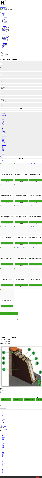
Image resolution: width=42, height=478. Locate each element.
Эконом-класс (3, 153)
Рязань (2, 467)
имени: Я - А (3, 160)
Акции (4, 18)
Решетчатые (3, 123)
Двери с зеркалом (4, 115)
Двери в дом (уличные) (4, 419)
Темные (3, 139)
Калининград (3, 449)
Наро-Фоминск (3, 458)
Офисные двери (4, 33)
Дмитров (2, 442)
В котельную (4, 35)
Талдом (2, 471)
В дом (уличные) (4, 29)
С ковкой (3, 116)
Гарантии (4, 19)
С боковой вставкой (4, 145)
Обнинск (2, 461)
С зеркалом (4, 21)
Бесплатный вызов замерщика (3, 7)
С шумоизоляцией (4, 135)
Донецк (2, 444)
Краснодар (3, 453)
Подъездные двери (5, 32)
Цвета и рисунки (5, 17)
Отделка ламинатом (5, 24)
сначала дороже (3, 161)
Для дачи (3, 122)
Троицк (2, 472)
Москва (2, 457)
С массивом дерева (4, 114)
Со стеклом (3, 119)
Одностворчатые (4, 40)
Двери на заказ (4, 26)
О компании (3, 13)
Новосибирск (3, 460)
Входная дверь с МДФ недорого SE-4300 (35, 174)
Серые (2, 138)
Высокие (3, 126)
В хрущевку (3, 124)
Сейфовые (3, 141)
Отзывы (4, 14)
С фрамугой (4, 39)
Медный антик (3, 140)
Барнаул (2, 435)
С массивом (4, 22)
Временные (3, 149)
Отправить (21, 409)
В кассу (3, 129)
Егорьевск (3, 445)
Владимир (3, 438)
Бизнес (2, 147)
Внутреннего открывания (5, 37)
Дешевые (4, 44)
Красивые (3, 120)
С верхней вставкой (5, 43)
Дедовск (2, 441)
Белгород (2, 436)
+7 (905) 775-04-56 (7, 8)
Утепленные (3, 420)
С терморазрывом (4, 30)
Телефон (1, 405)
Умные (2, 146)
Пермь (2, 464)
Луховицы (3, 455)
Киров (2, 450)
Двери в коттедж (4, 34)
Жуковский (3, 446)
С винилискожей (4, 23)
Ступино (2, 470)
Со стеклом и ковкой (5, 27)
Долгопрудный (3, 443)
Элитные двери (4, 45)
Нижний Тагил (3, 459)
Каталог (3, 20)
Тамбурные (3, 125)
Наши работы (4, 15)
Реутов (2, 466)
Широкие (3, 148)
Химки (2, 474)
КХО (2, 130)
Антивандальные (4, 36)
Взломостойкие (4, 41)
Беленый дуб (3, 142)
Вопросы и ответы (5, 16)
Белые (2, 137)
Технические (4, 31)
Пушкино (2, 465)
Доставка (3, 46)
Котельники (3, 452)
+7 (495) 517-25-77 (3, 8)
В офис (2, 128)
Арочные (4, 38)
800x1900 (3, 150)
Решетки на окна (3, 413)
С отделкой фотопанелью (4, 117)
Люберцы (2, 456)
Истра (2, 448)
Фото (2, 47)
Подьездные (3, 422)
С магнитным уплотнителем (5, 143)
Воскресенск (3, 440)
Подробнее (7, 181)
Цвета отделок (1, 394)
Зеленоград (3, 447)
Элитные (3, 152)
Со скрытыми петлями (4, 136)
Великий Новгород (3, 437)
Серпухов (2, 469)
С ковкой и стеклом (4, 151)
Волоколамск (3, 439)
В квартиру (3, 121)
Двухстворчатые (3, 134)
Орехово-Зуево (3, 463)
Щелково (2, 475)
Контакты (2, 415)
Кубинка (2, 454)
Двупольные (3, 133)
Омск (2, 462)
